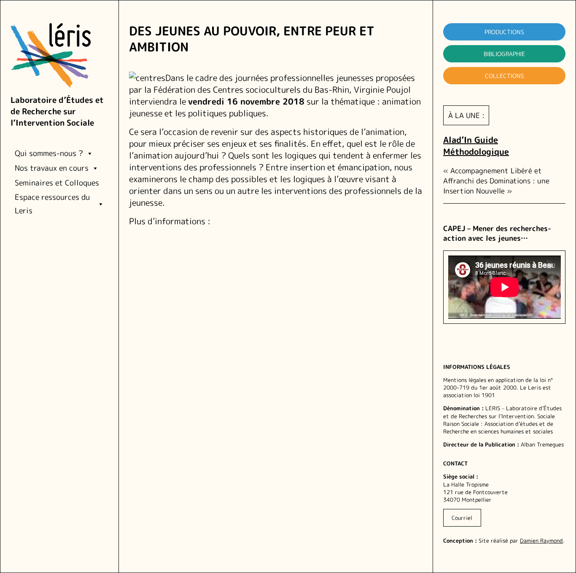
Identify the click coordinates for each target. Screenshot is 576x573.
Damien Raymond (541, 540)
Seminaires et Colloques (57, 183)
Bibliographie (504, 54)
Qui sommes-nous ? (49, 153)
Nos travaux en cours (52, 168)
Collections (504, 76)
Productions (504, 32)
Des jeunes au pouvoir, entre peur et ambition (251, 39)
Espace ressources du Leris (52, 204)
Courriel (462, 518)
